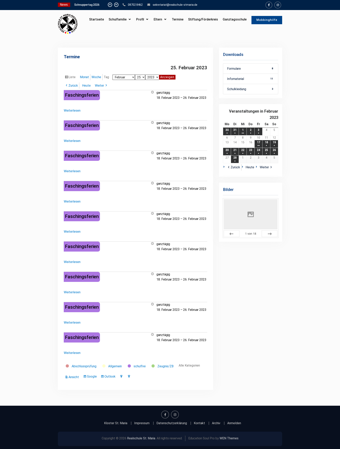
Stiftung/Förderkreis (203, 19)
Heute (86, 85)
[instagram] (277, 5)
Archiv (216, 423)
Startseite (96, 19)
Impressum (142, 423)
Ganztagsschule (235, 19)
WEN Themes (229, 438)
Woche (96, 77)
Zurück (73, 85)
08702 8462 (135, 4)
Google (92, 377)
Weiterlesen (72, 110)
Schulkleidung (250, 89)
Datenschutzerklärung (171, 423)
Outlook (110, 377)
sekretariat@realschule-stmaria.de (175, 4)
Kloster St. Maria (115, 423)
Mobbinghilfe (266, 20)
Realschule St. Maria (141, 438)
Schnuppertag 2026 (86, 4)
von (250, 233)
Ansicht (74, 377)
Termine (177, 19)
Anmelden (234, 423)
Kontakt (199, 423)
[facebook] (268, 5)
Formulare (250, 68)
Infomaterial (250, 79)
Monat (84, 77)
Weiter (99, 85)
